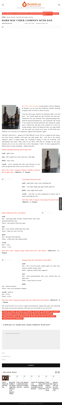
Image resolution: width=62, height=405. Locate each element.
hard (6, 316)
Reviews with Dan (47, 13)
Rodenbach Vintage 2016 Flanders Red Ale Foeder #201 (41, 385)
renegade (35, 316)
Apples (4, 13)
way (11, 318)
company (27, 314)
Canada (16, 13)
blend (38, 311)
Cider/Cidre (23, 13)
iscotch (10, 23)
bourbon (47, 311)
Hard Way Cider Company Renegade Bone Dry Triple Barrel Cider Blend (25, 300)
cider (18, 314)
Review (39, 13)
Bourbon (10, 13)
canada (56, 311)
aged (6, 311)
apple (13, 311)
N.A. (29, 13)
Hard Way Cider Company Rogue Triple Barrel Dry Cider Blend (24, 250)
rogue (44, 316)
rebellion (24, 316)
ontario (14, 316)
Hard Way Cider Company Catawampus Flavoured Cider (40, 200)
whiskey (19, 318)
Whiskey (56, 13)
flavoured (48, 314)
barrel (29, 311)
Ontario (34, 13)
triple (52, 316)
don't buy (37, 314)
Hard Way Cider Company (30, 106)
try (5, 318)
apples (21, 311)
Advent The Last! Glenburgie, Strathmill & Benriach (34, 385)
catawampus (8, 314)
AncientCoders (40, 403)
